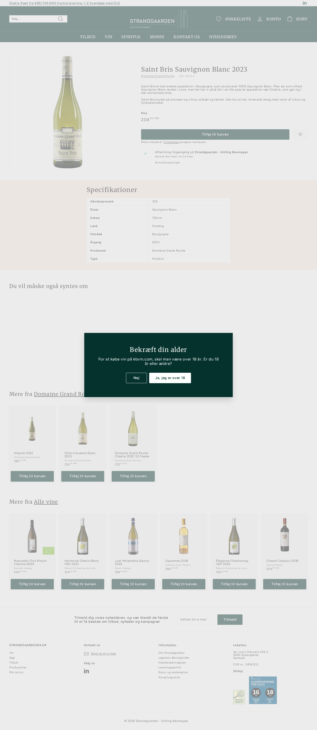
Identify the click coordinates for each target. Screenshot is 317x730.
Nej (136, 378)
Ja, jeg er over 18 (170, 378)
